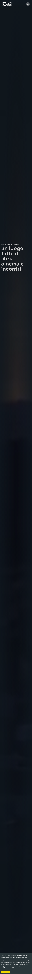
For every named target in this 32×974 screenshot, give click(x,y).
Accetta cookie (5, 971)
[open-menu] (28, 4)
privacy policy (15, 964)
